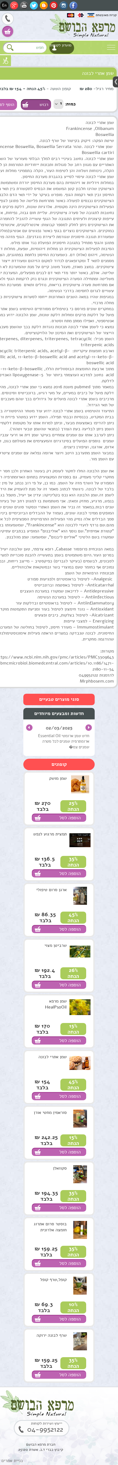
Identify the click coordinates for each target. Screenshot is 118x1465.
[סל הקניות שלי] (7, 31)
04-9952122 (7, 19)
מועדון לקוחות (60, 45)
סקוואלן (60, 1168)
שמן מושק (58, 778)
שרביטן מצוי (55, 945)
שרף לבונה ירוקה (51, 1335)
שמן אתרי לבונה (52, 1057)
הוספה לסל (70, 817)
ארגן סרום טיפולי (51, 890)
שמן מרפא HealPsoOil (56, 1004)
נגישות (5, 60)
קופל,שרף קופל (53, 1280)
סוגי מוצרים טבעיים (59, 699)
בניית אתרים (12, 1461)
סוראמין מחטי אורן (50, 1113)
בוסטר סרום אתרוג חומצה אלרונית (50, 1227)
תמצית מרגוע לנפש (50, 834)
